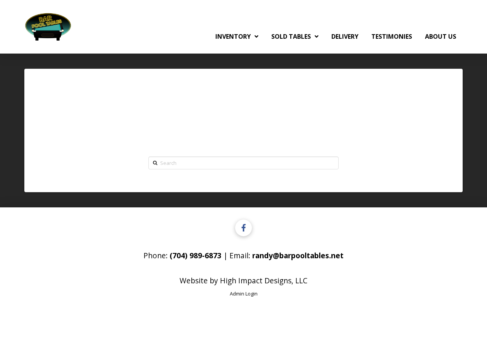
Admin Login (244, 293)
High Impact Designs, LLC (263, 280)
